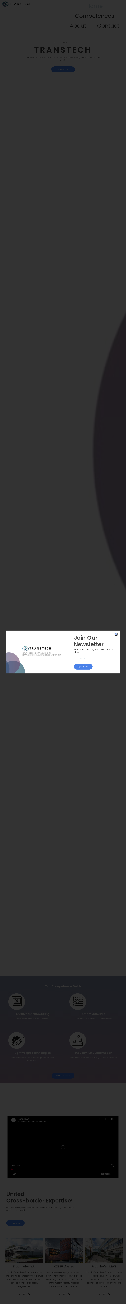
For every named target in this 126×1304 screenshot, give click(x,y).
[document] (63, 652)
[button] (116, 634)
